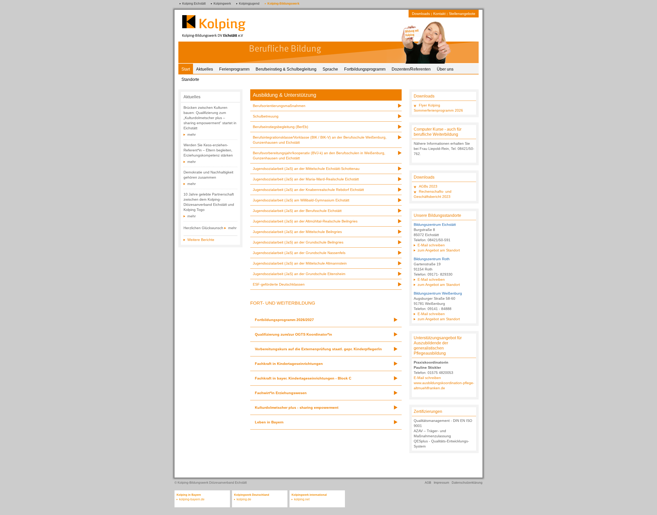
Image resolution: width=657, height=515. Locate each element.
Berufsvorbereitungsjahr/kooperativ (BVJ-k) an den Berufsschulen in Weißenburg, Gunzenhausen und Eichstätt (319, 155)
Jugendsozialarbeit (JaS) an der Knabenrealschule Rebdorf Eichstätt (308, 190)
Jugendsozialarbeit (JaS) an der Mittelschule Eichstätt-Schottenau (306, 169)
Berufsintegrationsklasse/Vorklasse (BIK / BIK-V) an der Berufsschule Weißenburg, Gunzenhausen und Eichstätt (320, 139)
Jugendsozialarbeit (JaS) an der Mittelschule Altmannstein (300, 263)
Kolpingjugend (249, 3)
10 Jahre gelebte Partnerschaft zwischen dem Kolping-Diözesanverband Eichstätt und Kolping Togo (208, 202)
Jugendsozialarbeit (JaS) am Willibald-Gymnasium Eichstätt (301, 200)
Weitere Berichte (200, 240)
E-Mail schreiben (431, 245)
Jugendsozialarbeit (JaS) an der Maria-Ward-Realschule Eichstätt (306, 179)
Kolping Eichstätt (194, 3)
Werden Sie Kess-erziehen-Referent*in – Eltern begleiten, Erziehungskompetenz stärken (208, 150)
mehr (191, 134)
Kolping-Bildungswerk (283, 3)
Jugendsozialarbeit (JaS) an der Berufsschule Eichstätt (297, 211)
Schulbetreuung (265, 116)
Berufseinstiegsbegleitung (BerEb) (280, 127)
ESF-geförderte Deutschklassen (279, 284)
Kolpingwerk (222, 3)
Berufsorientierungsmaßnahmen (279, 106)
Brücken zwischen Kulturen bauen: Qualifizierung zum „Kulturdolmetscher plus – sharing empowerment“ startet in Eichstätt (209, 117)
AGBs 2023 (428, 186)
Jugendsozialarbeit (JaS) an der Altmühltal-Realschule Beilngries (305, 221)
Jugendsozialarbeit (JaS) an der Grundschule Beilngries (298, 242)
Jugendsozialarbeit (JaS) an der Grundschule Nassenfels (299, 253)
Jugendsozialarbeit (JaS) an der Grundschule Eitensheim (299, 274)
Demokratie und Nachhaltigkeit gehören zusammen (208, 174)
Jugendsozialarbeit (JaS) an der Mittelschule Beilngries (297, 232)
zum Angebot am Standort (439, 250)
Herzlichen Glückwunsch (203, 228)
